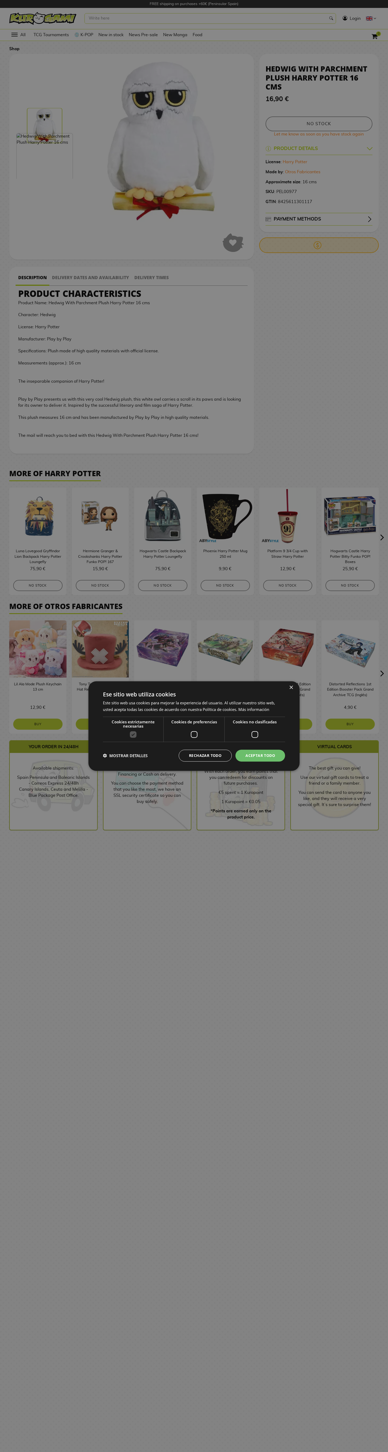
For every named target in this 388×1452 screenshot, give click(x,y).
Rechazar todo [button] (205, 755)
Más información (253, 709)
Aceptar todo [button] (260, 755)
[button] (125, 755)
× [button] (291, 688)
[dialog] (194, 726)
